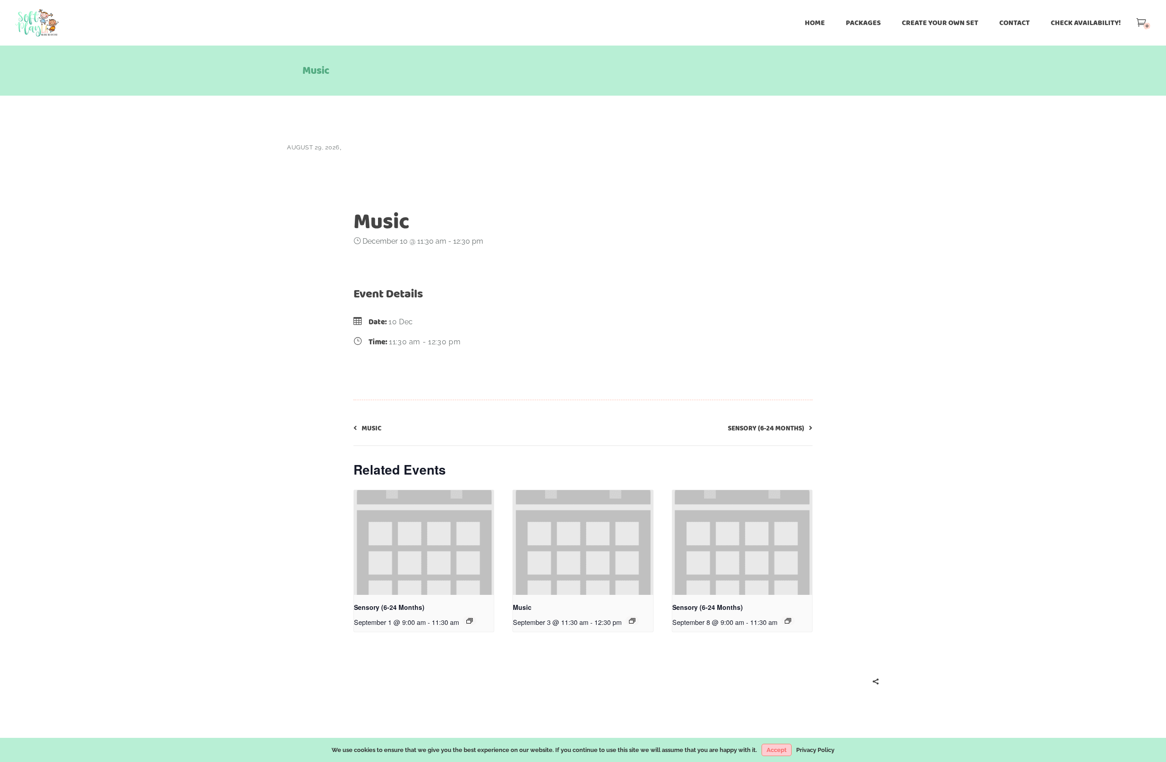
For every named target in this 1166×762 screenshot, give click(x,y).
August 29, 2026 (313, 147)
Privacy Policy (815, 750)
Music (522, 607)
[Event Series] (469, 621)
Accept (777, 750)
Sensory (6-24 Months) (389, 607)
